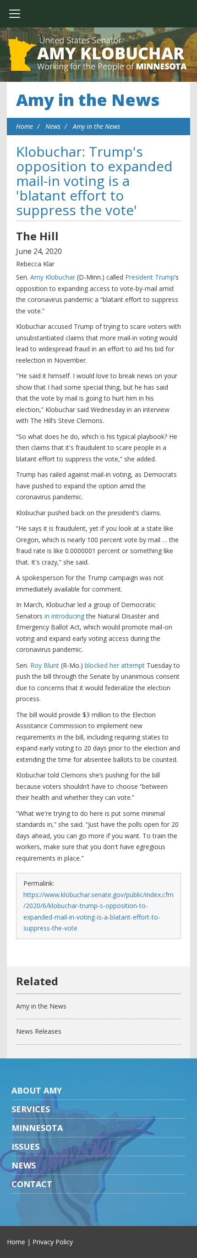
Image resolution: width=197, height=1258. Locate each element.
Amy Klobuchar (52, 277)
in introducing (64, 616)
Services (30, 1109)
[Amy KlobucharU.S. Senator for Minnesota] (98, 55)
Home (24, 126)
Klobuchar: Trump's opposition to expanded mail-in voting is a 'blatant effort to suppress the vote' (94, 180)
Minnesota (37, 1127)
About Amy (36, 1090)
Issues (25, 1146)
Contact (31, 1184)
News (52, 126)
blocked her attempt (115, 665)
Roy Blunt (44, 665)
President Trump (150, 277)
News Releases (38, 1031)
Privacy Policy (53, 1241)
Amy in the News (87, 100)
